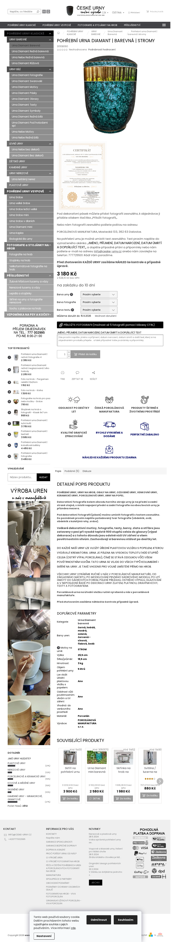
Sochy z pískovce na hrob (25, 308)
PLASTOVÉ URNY (18, 185)
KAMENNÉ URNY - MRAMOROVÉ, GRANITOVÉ (25, 798)
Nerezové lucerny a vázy (24, 287)
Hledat (38, 11)
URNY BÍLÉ (15, 69)
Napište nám (53, 837)
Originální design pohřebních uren (105, 865)
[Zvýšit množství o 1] (68, 352)
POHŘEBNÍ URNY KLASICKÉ (25, 33)
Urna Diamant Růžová (25, 63)
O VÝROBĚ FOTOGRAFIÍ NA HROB (62, 861)
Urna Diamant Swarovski (27, 81)
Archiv (96, 882)
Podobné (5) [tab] (72, 471)
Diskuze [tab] (87, 471)
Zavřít (75, 366)
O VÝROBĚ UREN (54, 857)
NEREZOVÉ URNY (16, 769)
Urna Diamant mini (20, 227)
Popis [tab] (58, 471)
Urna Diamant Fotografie (27, 75)
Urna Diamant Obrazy (25, 99)
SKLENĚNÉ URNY (16, 789)
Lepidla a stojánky (20, 293)
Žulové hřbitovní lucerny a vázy (28, 281)
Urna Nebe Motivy (23, 131)
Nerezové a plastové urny (103, 834)
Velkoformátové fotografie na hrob (28, 268)
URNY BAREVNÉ (18, 39)
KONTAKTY (51, 834)
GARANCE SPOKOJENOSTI (59, 841)
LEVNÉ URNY (16, 143)
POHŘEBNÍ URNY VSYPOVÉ (25, 191)
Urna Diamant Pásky (24, 93)
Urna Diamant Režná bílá (27, 116)
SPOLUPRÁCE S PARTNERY (59, 879)
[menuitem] (21, 25)
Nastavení (44, 936)
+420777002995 (16, 839)
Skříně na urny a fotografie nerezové (26, 301)
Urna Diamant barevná (87, 621)
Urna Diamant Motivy (25, 87)
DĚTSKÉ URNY (17, 161)
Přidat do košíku (87, 354)
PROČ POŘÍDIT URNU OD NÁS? (61, 853)
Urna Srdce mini (19, 215)
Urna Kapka (16, 233)
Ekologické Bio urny (20, 239)
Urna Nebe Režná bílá (25, 137)
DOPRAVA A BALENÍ (55, 849)
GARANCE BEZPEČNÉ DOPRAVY (61, 845)
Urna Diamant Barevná (26, 45)
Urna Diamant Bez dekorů (27, 155)
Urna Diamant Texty (24, 104)
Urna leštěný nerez (23, 179)
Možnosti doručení (105, 316)
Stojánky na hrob (19, 260)
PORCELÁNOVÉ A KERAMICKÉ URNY (27, 776)
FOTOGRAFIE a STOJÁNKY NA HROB (28, 246)
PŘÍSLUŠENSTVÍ (18, 276)
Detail (96, 798)
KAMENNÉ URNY (18, 167)
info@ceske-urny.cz (108, 251)
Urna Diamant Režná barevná (30, 51)
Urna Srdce (16, 197)
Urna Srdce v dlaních (22, 221)
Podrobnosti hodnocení (102, 49)
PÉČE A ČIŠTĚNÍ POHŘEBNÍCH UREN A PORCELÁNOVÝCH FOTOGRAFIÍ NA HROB (63, 868)
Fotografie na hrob (21, 254)
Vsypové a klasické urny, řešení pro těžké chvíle (106, 850)
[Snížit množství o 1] (68, 356)
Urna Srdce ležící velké (23, 209)
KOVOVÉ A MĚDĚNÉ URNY (21, 783)
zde (73, 928)
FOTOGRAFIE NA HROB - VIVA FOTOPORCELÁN (61, 895)
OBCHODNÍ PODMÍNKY (57, 883)
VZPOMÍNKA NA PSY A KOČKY (28, 315)
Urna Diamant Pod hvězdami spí (30, 124)
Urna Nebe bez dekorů (25, 149)
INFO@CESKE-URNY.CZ (19, 834)
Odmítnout (99, 920)
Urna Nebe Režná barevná (28, 57)
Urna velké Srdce (19, 203)
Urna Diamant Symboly (26, 110)
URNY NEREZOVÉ (18, 173)
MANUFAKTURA (53, 875)
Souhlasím (125, 920)
